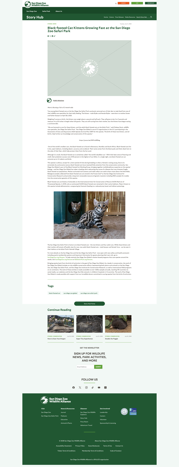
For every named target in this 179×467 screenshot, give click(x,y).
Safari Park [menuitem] (46, 11)
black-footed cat (54, 293)
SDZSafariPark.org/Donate (83, 259)
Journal (63, 412)
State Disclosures (94, 446)
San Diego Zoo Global (70, 293)
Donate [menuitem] (123, 3)
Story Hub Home (89, 303)
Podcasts (64, 416)
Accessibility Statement (64, 446)
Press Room (84, 422)
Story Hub (35, 17)
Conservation (57, 336)
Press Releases (119, 17)
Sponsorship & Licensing (108, 423)
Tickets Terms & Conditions (66, 451)
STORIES (50, 23)
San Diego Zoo (46, 412)
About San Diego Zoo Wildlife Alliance (107, 441)
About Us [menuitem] (59, 11)
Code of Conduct (115, 451)
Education (64, 419)
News (54, 23)
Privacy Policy (80, 446)
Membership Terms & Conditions (92, 451)
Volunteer (103, 419)
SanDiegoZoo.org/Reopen (56, 257)
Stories (106, 17)
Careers (102, 416)
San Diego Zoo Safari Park (89, 293)
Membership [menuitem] (150, 3)
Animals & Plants (66, 423)
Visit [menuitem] (137, 3)
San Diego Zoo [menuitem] (32, 11)
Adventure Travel (86, 425)
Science (111, 17)
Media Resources (130, 17)
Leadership (103, 412)
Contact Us (119, 446)
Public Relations (58, 100)
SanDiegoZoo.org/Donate (63, 259)
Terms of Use (107, 446)
